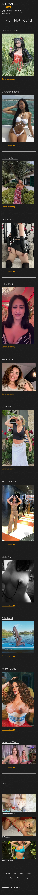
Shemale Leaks (11, 887)
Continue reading (8, 79)
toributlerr (7, 406)
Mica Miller (7, 359)
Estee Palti (7, 284)
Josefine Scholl (10, 158)
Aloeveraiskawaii (10, 30)
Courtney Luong (10, 91)
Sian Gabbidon (9, 481)
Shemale (8, 5)
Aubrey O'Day (9, 669)
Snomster (7, 219)
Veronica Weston (10, 742)
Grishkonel (7, 618)
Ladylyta (6, 557)
